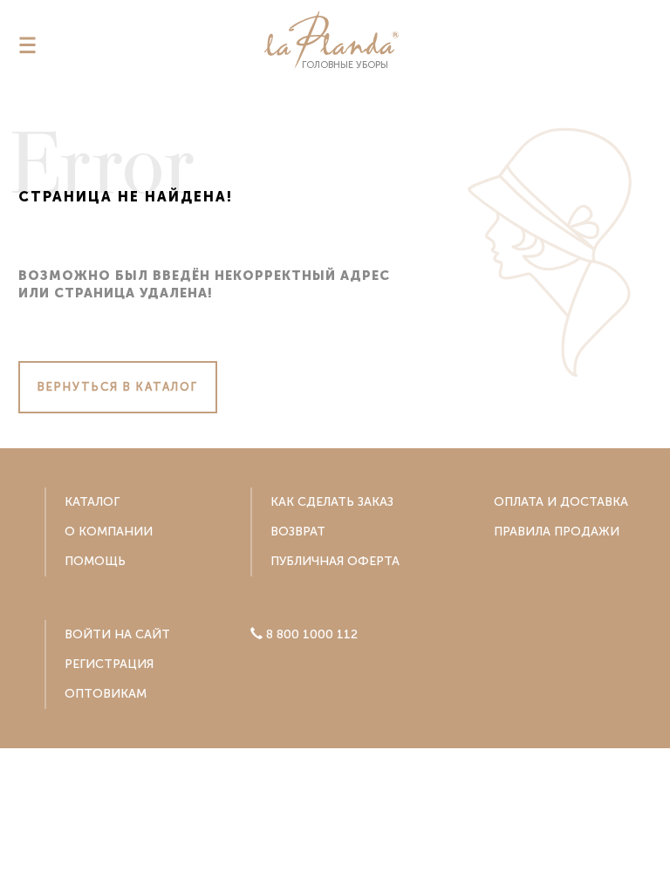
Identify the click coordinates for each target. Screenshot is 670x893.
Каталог (92, 501)
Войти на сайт (117, 634)
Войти (335, 853)
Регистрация (109, 664)
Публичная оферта (335, 561)
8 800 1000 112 (343, 786)
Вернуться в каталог (118, 386)
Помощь (95, 561)
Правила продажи (556, 531)
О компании (109, 531)
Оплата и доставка (561, 501)
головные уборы (345, 65)
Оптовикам (106, 693)
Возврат (297, 531)
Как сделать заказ (331, 501)
